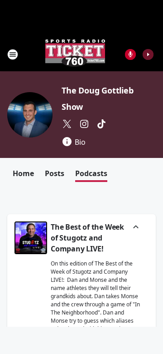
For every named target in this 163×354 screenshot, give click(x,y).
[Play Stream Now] (148, 54)
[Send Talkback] (130, 54)
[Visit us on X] (67, 123)
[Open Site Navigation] (12, 54)
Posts (54, 173)
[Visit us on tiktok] (101, 123)
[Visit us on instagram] (84, 123)
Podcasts (91, 173)
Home (23, 173)
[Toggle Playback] (30, 237)
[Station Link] (75, 54)
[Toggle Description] (135, 227)
